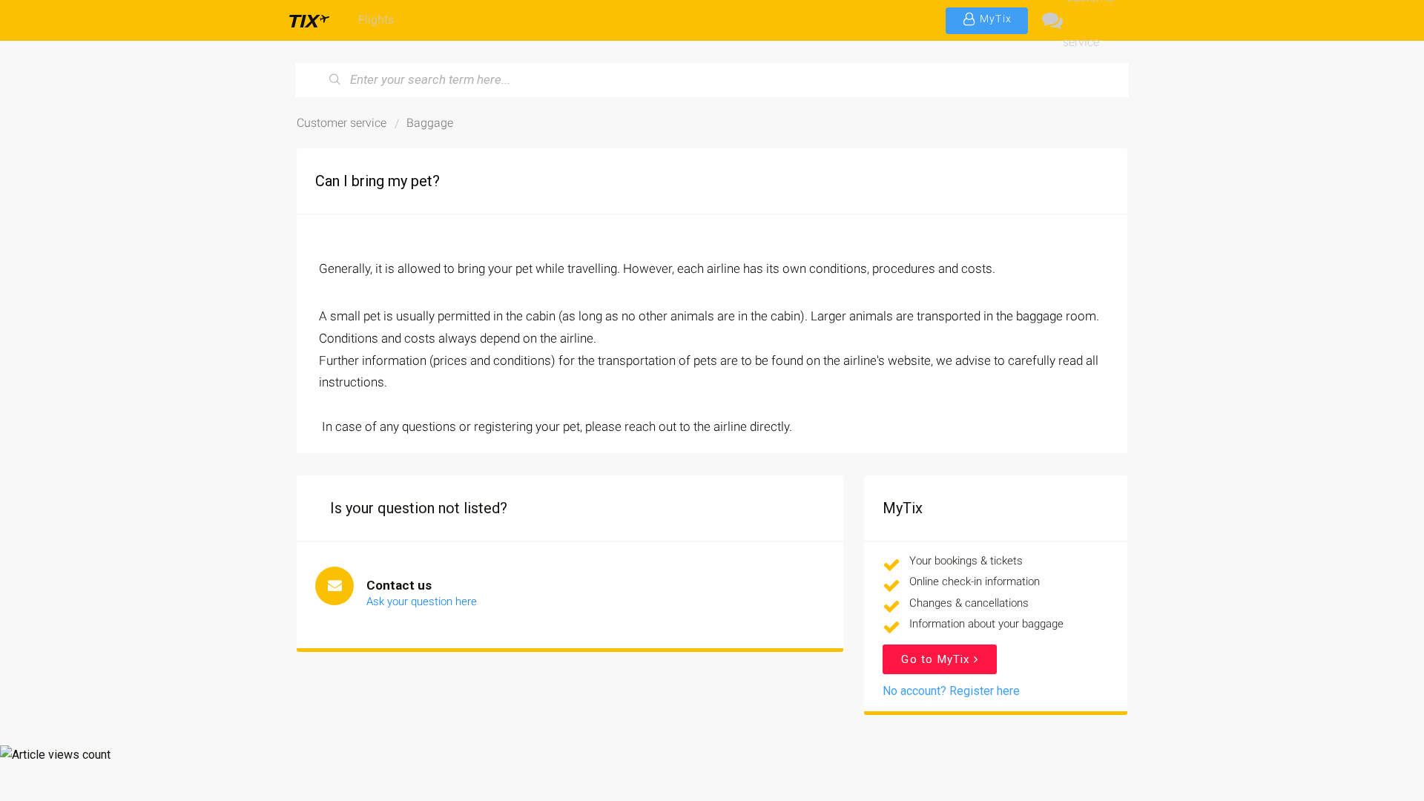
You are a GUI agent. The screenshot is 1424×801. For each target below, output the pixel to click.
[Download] (684, 205)
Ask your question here (421, 601)
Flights (376, 20)
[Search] (335, 80)
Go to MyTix (937, 659)
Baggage (429, 123)
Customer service (1089, 20)
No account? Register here (951, 691)
